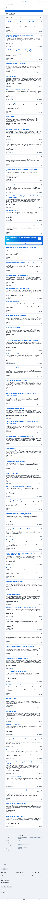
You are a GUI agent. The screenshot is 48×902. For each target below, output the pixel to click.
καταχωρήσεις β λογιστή (23, 850)
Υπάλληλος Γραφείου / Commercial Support (17, 275)
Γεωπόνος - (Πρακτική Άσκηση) (14, 539)
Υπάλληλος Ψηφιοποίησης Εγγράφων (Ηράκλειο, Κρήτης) (21, 21)
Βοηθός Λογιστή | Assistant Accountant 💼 (17, 353)
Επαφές (3, 876)
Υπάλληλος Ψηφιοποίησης (13, 184)
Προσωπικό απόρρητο (5, 895)
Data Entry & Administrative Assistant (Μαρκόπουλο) (20, 262)
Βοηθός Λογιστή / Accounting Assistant (16, 315)
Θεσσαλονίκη (8, 838)
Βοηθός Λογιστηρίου (11, 76)
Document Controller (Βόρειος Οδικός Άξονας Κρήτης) (20, 646)
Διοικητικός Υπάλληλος (12, 367)
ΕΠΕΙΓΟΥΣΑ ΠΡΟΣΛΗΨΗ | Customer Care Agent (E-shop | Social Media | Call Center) (22, 422)
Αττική (7, 840)
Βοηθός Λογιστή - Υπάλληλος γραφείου (16, 380)
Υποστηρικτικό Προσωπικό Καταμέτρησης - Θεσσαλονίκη (21, 607)
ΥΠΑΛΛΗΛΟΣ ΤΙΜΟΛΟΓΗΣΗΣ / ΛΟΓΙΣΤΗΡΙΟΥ (17, 288)
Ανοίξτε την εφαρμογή (42, 1)
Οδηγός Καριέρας (35, 876)
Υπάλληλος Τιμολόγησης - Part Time (15, 581)
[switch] (41, 17)
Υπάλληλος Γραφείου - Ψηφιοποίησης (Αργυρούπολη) (20, 436)
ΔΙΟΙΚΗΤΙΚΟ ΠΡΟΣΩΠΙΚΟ (12, 302)
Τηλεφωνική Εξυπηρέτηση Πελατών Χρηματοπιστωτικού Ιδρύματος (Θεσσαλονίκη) (21, 554)
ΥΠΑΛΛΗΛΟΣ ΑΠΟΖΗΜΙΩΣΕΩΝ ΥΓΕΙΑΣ (16, 803)
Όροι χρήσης (3, 892)
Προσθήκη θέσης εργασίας (22, 875)
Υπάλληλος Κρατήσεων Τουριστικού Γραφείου (18, 129)
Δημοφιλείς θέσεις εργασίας (35, 837)
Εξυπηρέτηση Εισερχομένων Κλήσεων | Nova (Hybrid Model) (21, 790)
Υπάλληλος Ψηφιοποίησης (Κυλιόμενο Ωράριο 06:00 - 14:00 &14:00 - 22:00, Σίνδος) (21, 36)
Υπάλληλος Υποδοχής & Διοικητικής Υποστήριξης (19, 50)
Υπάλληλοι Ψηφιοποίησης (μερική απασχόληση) (18, 528)
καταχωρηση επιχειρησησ (23, 851)
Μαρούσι (7, 843)
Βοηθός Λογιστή (10, 142)
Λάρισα (7, 850)
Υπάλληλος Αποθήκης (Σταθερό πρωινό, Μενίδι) (18, 486)
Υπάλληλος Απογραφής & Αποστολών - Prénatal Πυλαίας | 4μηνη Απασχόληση (21, 394)
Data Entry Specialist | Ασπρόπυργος (15, 461)
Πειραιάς (7, 848)
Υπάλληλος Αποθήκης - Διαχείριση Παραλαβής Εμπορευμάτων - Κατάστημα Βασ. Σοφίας (18, 514)
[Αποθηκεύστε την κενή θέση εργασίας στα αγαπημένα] (41, 22)
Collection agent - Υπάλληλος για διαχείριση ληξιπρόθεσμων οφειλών (22, 762)
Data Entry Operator (11, 448)
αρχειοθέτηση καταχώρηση (23, 840)
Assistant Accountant (12, 749)
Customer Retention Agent (13, 594)
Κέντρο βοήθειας (5, 880)
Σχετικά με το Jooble (5, 875)
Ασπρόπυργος (9, 845)
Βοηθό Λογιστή (10, 116)
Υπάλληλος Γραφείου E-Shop (13, 619)
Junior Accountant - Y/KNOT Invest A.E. (16, 776)
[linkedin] (10, 887)
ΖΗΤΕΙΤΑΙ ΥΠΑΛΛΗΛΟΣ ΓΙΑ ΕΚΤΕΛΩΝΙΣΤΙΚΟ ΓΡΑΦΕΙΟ (20, 156)
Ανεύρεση (24, 11)
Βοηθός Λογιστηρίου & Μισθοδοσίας (15, 103)
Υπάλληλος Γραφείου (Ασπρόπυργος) (16, 63)
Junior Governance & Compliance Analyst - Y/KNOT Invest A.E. (22, 340)
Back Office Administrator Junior (14, 685)
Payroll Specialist (10, 568)
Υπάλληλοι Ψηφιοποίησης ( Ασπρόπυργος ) (17, 89)
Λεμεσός (7, 847)
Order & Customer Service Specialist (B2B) (17, 658)
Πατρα (7, 842)
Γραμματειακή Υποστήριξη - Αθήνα (15, 408)
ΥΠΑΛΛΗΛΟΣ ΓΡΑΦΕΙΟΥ (12, 210)
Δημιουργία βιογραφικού (24, 243)
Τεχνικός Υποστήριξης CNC (13, 327)
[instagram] (5, 887)
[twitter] (8, 887)
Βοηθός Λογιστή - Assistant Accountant (16, 671)
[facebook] (2, 887)
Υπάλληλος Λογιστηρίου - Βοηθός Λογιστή (17, 224)
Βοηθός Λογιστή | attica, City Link (14, 816)
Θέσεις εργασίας (4, 878)
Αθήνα (7, 837)
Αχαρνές (7, 852)
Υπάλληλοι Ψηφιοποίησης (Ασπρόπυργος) (17, 738)
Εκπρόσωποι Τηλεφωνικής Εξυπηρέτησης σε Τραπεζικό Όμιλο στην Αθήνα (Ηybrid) (22, 196)
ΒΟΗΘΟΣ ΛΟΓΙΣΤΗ (11, 698)
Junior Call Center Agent (12, 633)
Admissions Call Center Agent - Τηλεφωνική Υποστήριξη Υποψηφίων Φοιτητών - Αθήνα (21, 248)
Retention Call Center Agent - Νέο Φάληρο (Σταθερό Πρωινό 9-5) (22, 170)
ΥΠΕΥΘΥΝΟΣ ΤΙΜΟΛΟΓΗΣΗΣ (13, 724)
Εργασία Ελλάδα (5, 882)
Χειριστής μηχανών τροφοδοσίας (15, 500)
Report (40, 31)
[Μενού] (1, 1)
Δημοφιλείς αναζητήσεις (11, 832)
